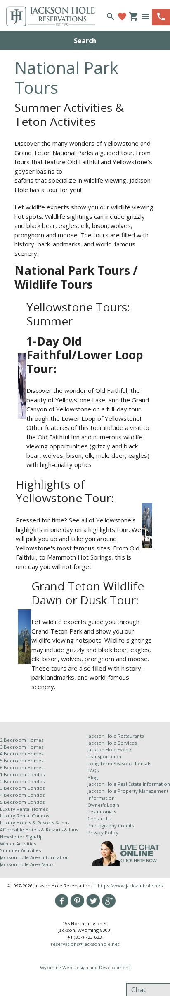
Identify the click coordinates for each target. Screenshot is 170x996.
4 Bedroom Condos (22, 795)
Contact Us (99, 818)
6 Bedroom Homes (22, 767)
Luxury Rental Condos (24, 816)
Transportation (104, 756)
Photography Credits (110, 825)
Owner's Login (103, 805)
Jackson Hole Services (112, 743)
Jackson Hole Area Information (34, 857)
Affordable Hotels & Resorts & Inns (39, 830)
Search (85, 40)
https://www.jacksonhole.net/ (130, 885)
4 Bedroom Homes (21, 753)
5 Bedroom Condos (22, 802)
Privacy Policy (102, 832)
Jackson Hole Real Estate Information (128, 784)
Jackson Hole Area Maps (26, 864)
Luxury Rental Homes (24, 809)
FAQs (93, 770)
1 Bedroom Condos (22, 774)
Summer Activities (20, 850)
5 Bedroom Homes (21, 760)
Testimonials (101, 811)
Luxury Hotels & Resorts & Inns (34, 823)
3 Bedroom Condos (22, 788)
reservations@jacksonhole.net (85, 944)
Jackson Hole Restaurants (115, 736)
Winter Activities (18, 843)
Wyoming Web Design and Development (85, 967)
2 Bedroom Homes (21, 740)
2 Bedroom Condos (22, 781)
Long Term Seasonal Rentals (119, 763)
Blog (92, 777)
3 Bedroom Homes (21, 747)
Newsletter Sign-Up (21, 836)
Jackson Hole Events (109, 749)
